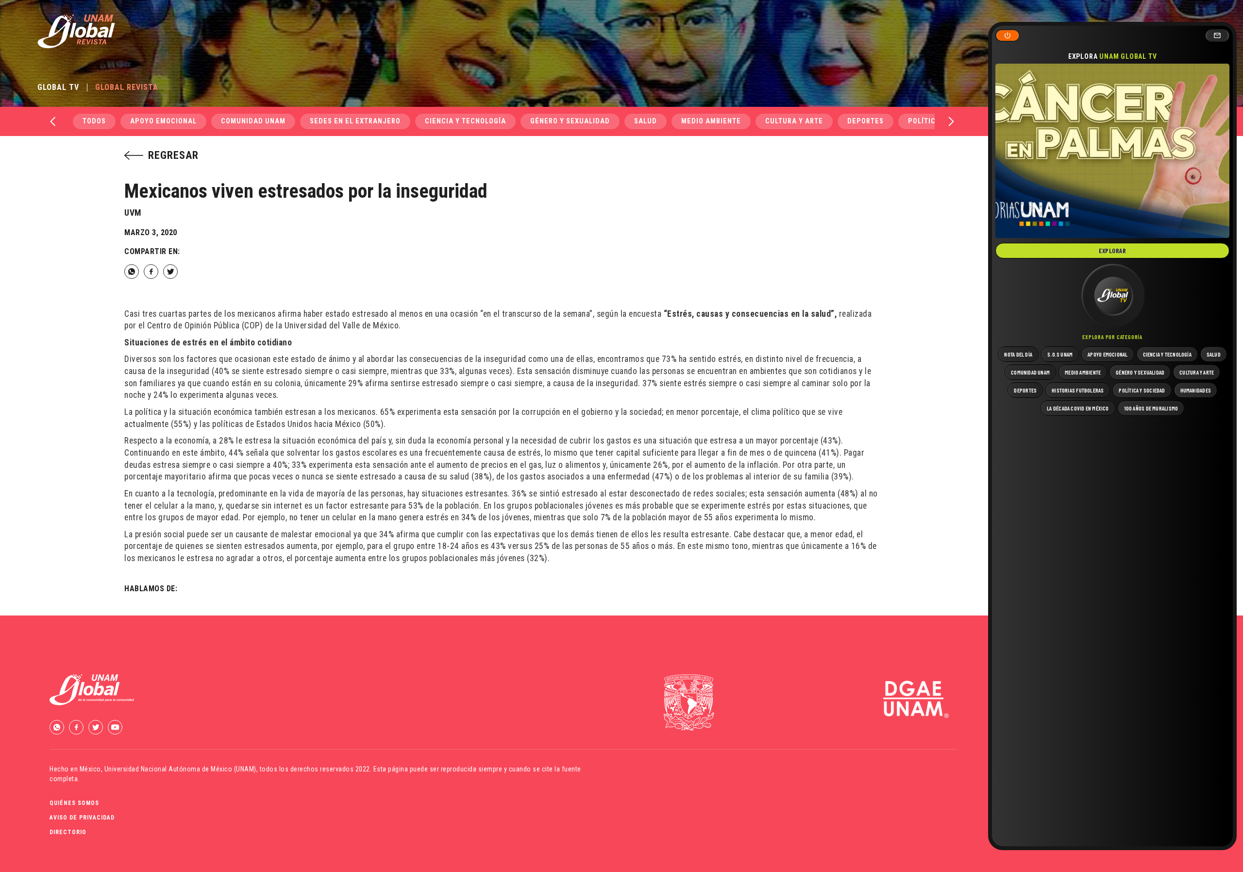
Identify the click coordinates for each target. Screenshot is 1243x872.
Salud (645, 121)
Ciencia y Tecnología (465, 121)
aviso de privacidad (82, 817)
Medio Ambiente (711, 121)
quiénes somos (74, 803)
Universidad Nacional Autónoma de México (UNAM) (180, 769)
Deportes (865, 121)
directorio (68, 832)
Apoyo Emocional (163, 121)
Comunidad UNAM (253, 121)
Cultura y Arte (794, 121)
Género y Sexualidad (570, 121)
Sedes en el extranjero (355, 121)
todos (94, 121)
